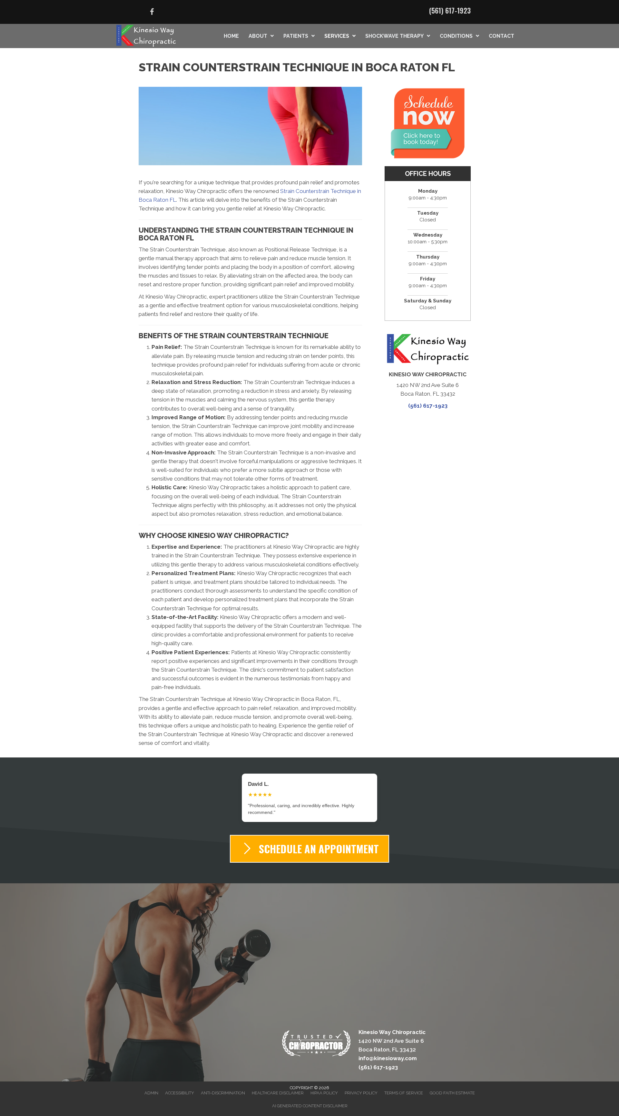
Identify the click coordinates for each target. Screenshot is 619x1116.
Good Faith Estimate (452, 1086)
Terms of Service (403, 1086)
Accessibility (179, 1086)
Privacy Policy (361, 1086)
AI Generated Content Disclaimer (310, 1099)
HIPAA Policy (324, 1086)
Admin (151, 1086)
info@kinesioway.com (388, 1051)
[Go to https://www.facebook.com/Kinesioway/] (151, 12)
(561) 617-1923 (450, 10)
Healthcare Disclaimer (278, 1086)
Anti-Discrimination (223, 1086)
